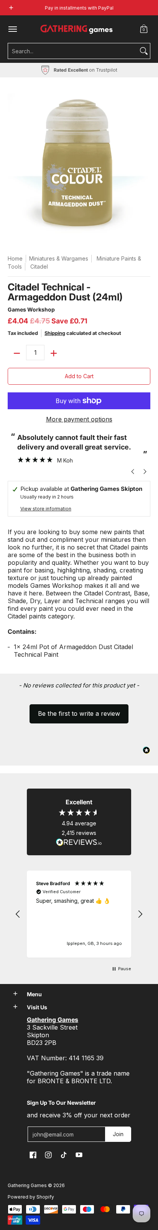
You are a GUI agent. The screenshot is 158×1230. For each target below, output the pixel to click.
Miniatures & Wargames (58, 258)
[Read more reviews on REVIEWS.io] (79, 842)
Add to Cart (79, 376)
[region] (79, 914)
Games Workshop (31, 309)
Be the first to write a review (79, 713)
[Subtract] (17, 353)
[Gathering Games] (77, 29)
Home (15, 258)
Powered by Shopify (31, 1197)
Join (118, 1134)
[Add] (53, 353)
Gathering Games (27, 1185)
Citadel (39, 266)
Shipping (54, 333)
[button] (143, 29)
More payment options (79, 419)
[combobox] (73, 51)
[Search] (144, 51)
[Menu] (12, 29)
